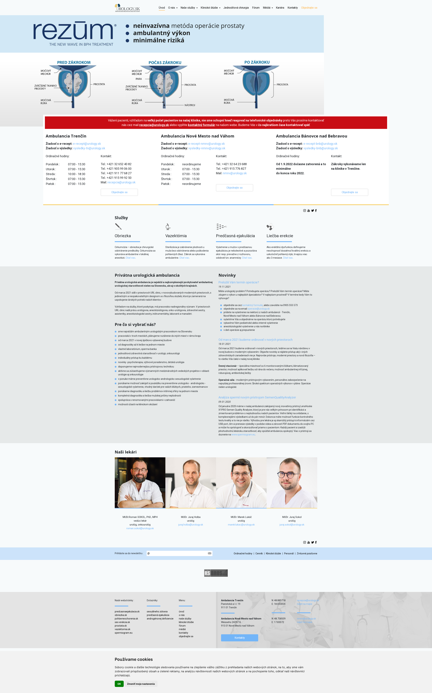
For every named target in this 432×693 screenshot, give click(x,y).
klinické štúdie (186, 622)
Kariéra (280, 7)
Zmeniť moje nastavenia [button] (141, 683)
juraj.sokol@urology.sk (292, 524)
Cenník (259, 553)
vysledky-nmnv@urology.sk (206, 148)
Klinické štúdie (209, 7)
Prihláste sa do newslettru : (129, 553)
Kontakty (293, 7)
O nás (171, 7)
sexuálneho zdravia (157, 611)
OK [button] (119, 683)
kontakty (183, 632)
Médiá (266, 7)
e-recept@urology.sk (87, 143)
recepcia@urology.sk (154, 125)
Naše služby (188, 7)
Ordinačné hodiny (243, 553)
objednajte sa (186, 636)
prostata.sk (121, 625)
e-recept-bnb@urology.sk (320, 143)
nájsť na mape (304, 604)
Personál (289, 553)
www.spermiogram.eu (243, 434)
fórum (182, 625)
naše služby (185, 618)
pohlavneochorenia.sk (126, 618)
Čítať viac (130, 257)
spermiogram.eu (123, 632)
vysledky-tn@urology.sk (89, 148)
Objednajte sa (309, 7)
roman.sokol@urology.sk (140, 528)
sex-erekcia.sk (122, 622)
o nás (182, 615)
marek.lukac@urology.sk (241, 524)
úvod (181, 611)
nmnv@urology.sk (235, 173)
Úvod (162, 7)
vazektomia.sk (122, 629)
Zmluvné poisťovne (307, 553)
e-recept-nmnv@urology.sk (206, 143)
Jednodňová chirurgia (236, 7)
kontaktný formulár (201, 125)
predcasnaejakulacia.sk (127, 611)
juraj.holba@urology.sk (190, 524)
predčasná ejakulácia (158, 615)
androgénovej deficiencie (160, 618)
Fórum (256, 7)
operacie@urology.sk (259, 308)
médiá (182, 629)
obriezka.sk (121, 615)
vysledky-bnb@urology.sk (321, 148)
